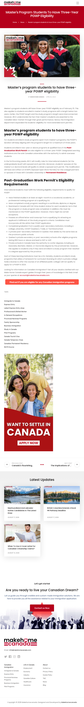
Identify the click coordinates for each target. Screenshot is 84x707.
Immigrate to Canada (12, 301)
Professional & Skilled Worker (15, 312)
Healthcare (27, 682)
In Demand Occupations (13, 315)
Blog (44, 685)
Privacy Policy (48, 672)
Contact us (46, 668)
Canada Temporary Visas (13, 340)
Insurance (27, 685)
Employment (28, 668)
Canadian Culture (29, 678)
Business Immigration (12, 326)
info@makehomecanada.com (20, 650)
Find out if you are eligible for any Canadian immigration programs (42, 282)
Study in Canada (10, 329)
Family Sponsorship (11, 322)
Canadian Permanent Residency (16, 344)
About (45, 665)
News (42, 84)
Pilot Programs (10, 333)
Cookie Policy (47, 675)
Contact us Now (42, 608)
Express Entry (9, 304)
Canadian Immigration (8, 666)
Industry (26, 675)
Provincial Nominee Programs (15, 319)
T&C (44, 678)
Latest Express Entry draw (14, 308)
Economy (27, 672)
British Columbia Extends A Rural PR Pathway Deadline (61, 509)
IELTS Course (9, 347)
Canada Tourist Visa (11, 336)
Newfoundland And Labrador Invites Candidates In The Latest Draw (22, 510)
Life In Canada (29, 665)
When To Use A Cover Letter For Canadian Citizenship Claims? (21, 547)
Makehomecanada (37, 97)
